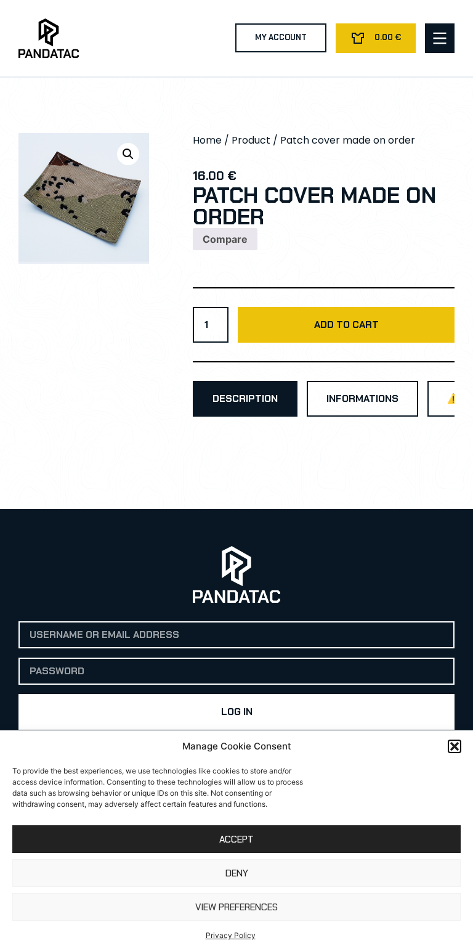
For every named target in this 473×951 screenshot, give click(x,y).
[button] (454, 746)
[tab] (245, 399)
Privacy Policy (231, 935)
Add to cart (346, 324)
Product (251, 140)
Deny (236, 873)
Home (207, 140)
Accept (236, 839)
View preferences (236, 907)
